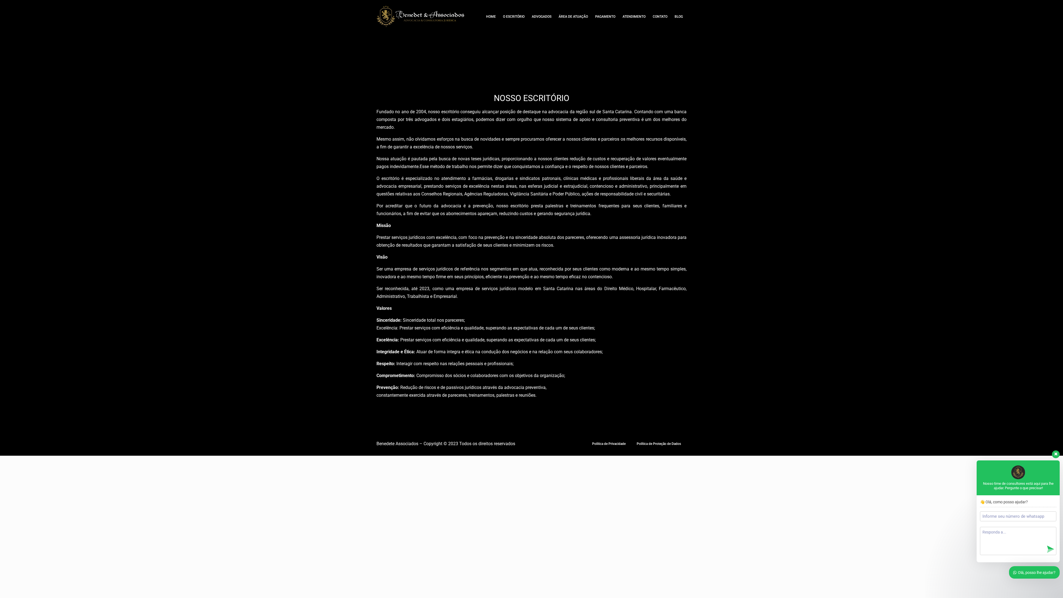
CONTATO (660, 17)
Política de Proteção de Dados (659, 444)
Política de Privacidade (609, 444)
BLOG (679, 17)
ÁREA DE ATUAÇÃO (573, 17)
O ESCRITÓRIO (514, 17)
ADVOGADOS (541, 17)
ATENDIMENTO (634, 17)
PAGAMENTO (605, 17)
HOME (491, 17)
